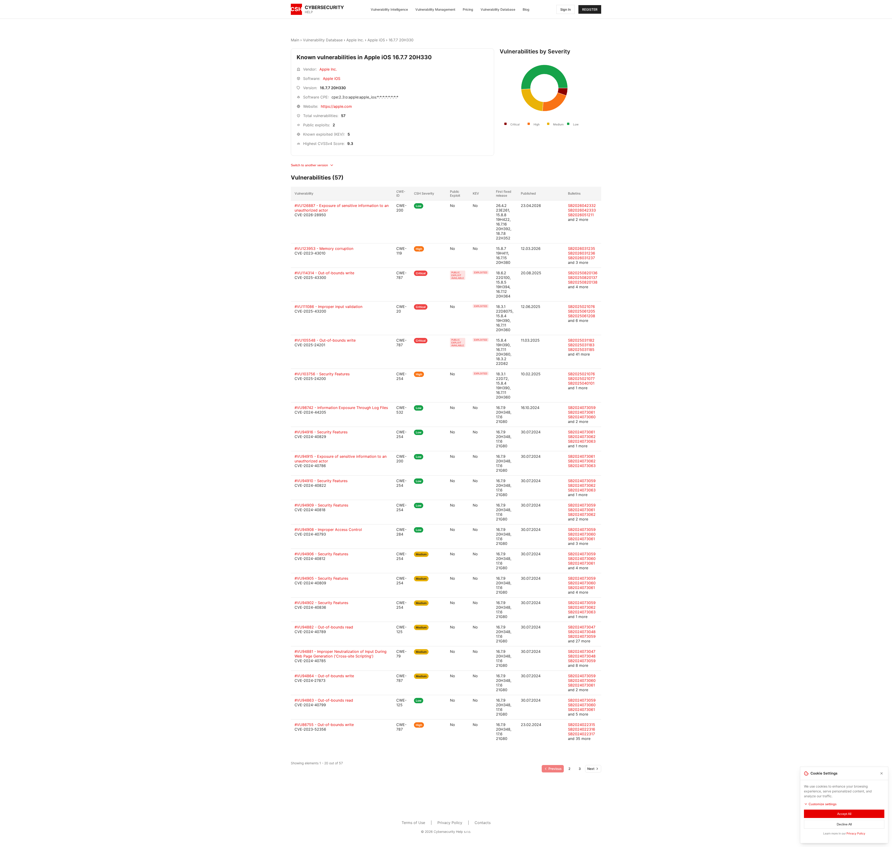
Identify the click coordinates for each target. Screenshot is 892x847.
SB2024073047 (581, 627)
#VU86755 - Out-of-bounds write (324, 724)
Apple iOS (376, 40)
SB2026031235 (581, 248)
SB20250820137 (582, 277)
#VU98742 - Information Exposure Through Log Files (341, 407)
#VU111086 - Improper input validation (328, 306)
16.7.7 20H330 (401, 40)
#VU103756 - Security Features (322, 374)
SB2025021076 (581, 306)
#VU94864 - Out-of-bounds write (324, 676)
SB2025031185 (581, 349)
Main (295, 40)
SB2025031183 (581, 345)
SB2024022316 (581, 729)
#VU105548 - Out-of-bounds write (325, 340)
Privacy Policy (449, 822)
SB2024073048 (582, 631)
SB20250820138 (582, 282)
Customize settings (822, 804)
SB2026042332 (582, 205)
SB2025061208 (581, 316)
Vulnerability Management (435, 9)
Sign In (565, 9)
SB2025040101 (581, 383)
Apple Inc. (355, 40)
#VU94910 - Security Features (321, 480)
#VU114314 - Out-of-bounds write (324, 273)
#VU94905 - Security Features (321, 578)
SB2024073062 (582, 436)
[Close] (881, 773)
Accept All (844, 814)
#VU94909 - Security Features (321, 505)
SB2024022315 (581, 724)
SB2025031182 (581, 340)
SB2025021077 (581, 378)
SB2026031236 (581, 253)
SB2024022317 (581, 734)
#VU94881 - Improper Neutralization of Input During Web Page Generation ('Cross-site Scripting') (341, 653)
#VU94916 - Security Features (321, 432)
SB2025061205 (581, 311)
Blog (526, 9)
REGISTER (589, 9)
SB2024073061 (581, 412)
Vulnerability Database (498, 9)
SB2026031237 (581, 257)
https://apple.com (336, 106)
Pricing (468, 9)
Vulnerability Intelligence (389, 9)
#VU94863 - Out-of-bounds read (324, 700)
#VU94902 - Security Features (321, 602)
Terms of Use (413, 822)
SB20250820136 (582, 273)
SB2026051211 (581, 215)
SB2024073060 (582, 417)
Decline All (844, 824)
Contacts (483, 822)
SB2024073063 (582, 441)
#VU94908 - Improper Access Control (328, 529)
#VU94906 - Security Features (321, 554)
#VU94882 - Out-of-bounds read (324, 627)
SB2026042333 (582, 210)
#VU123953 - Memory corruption (324, 248)
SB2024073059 (582, 407)
